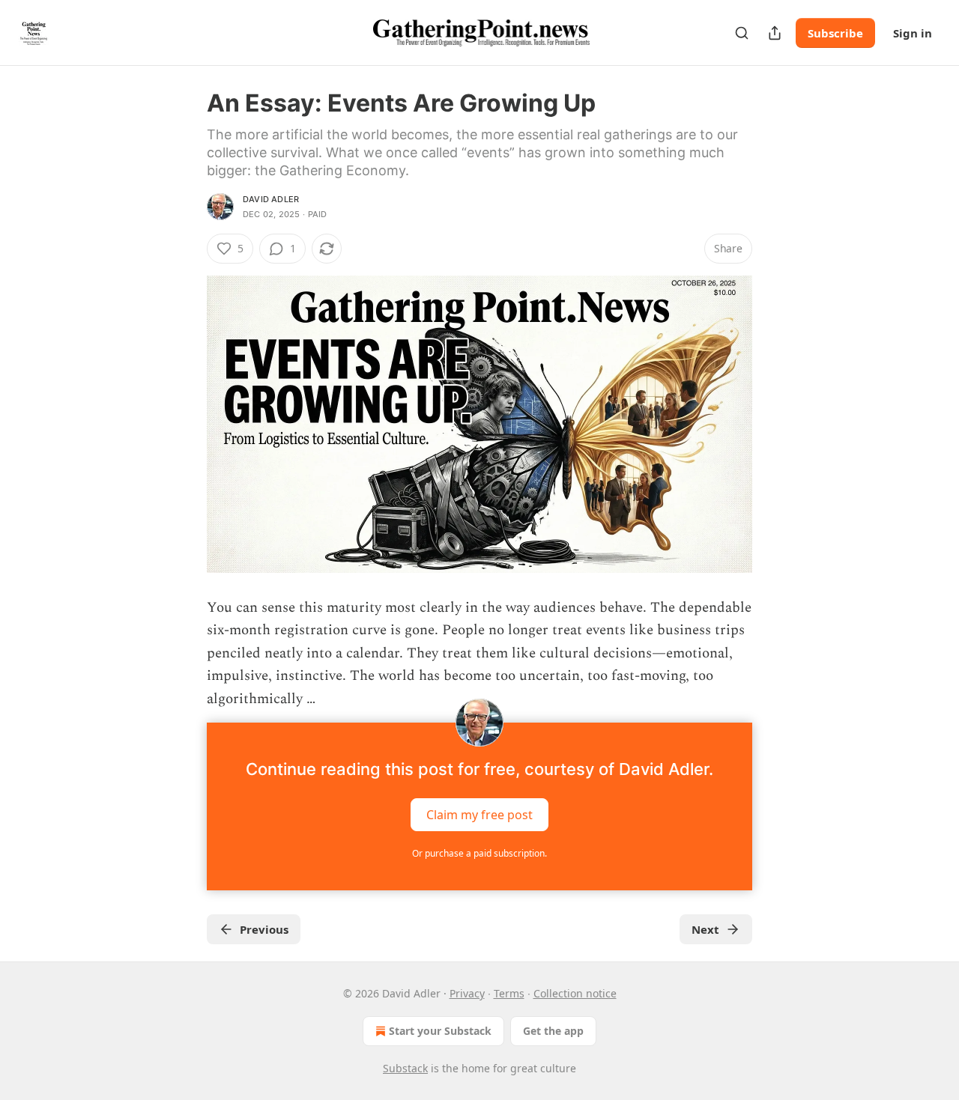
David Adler (271, 199)
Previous (264, 929)
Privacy (467, 993)
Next (705, 929)
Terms (509, 993)
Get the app (553, 1031)
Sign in (912, 32)
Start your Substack (440, 1031)
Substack (405, 1068)
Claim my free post (479, 814)
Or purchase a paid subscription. (479, 853)
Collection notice (575, 993)
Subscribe (835, 32)
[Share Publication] (775, 33)
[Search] (742, 33)
